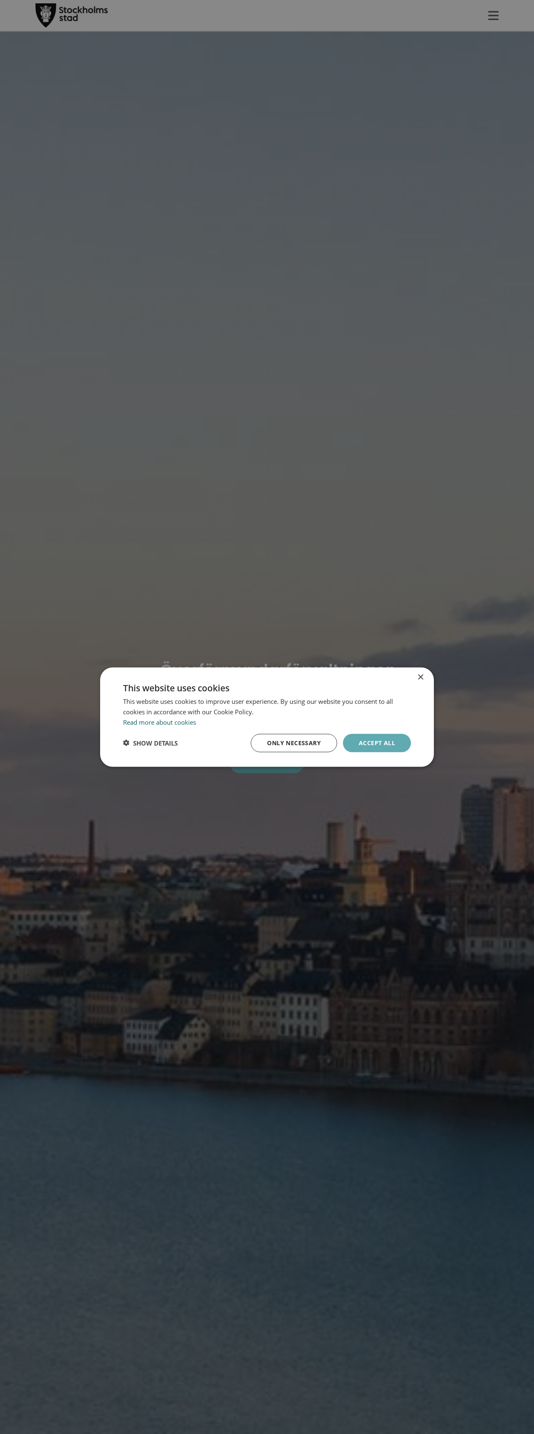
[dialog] (267, 716)
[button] (150, 742)
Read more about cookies (159, 722)
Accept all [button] (377, 742)
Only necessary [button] (294, 742)
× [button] (420, 677)
